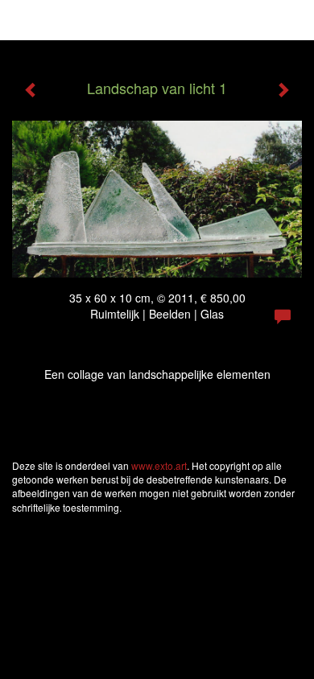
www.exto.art (159, 465)
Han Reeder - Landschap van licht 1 (120, 20)
